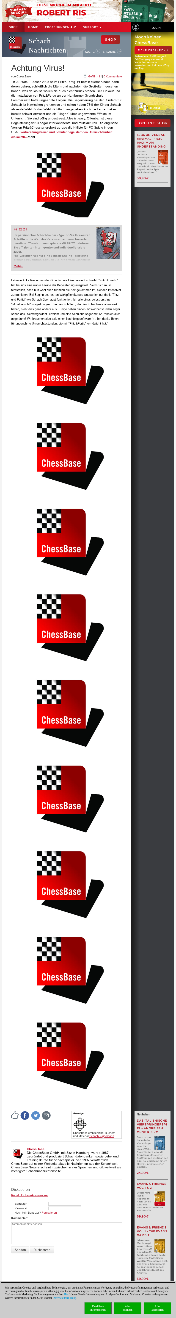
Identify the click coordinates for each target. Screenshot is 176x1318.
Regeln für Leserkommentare (29, 1195)
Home (33, 27)
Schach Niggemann (101, 1136)
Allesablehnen (127, 1308)
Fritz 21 (20, 229)
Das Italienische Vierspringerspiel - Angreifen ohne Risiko (152, 1126)
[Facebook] (25, 1115)
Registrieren (49, 1212)
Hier (66, 1294)
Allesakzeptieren (157, 1308)
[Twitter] (36, 1115)
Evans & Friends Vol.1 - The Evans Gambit (152, 1231)
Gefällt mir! (95, 76)
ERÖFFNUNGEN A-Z (60, 27)
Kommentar (19, 1218)
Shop (13, 27)
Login (156, 27)
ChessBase (35, 1149)
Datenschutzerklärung (64, 1298)
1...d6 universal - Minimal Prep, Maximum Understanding (152, 140)
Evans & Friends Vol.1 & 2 (152, 1186)
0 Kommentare (113, 76)
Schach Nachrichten (47, 45)
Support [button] (91, 27)
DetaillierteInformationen (98, 1308)
